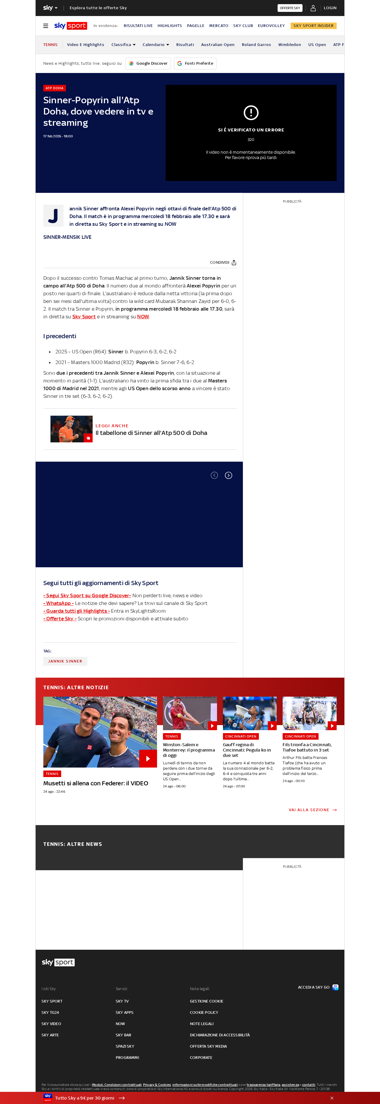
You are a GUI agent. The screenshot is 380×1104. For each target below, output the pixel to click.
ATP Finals (343, 44)
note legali (201, 1024)
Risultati (185, 44)
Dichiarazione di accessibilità (220, 1035)
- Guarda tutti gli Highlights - (76, 611)
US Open (317, 44)
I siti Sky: (49, 989)
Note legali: (200, 989)
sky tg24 (50, 1012)
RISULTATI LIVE (138, 25)
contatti (309, 1085)
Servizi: (122, 989)
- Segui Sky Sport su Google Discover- (87, 595)
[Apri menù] (45, 26)
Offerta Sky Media (208, 1046)
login (330, 8)
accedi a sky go (314, 987)
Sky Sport (111, 224)
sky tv (122, 1001)
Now (120, 1024)
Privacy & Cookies (157, 1085)
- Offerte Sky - (60, 619)
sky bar (123, 1035)
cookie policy (204, 1012)
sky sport (52, 1001)
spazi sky (125, 1046)
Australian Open (218, 44)
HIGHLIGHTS (170, 25)
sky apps (125, 1012)
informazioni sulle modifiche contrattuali (205, 1085)
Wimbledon (289, 44)
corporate (201, 1057)
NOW (171, 224)
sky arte (50, 1035)
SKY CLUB (243, 25)
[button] (228, 475)
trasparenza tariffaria (263, 1085)
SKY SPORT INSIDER (314, 25)
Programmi (127, 1057)
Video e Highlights (85, 44)
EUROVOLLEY (271, 25)
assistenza (290, 1085)
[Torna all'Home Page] (71, 26)
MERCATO (219, 25)
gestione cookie (206, 1001)
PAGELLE (196, 25)
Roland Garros (256, 44)
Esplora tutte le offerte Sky (98, 8)
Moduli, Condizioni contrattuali (117, 1085)
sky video (51, 1024)
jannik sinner (65, 661)
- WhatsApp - (58, 603)
